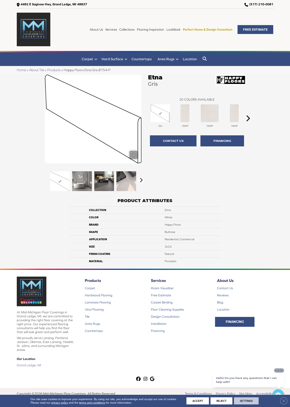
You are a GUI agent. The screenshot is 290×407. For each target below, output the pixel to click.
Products (54, 70)
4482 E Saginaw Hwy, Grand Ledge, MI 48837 (54, 4)
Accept (197, 400)
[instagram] (145, 379)
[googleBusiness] (152, 379)
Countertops (142, 59)
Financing (222, 141)
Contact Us (173, 141)
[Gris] (160, 113)
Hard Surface (112, 59)
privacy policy (59, 402)
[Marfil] (185, 113)
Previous (46, 179)
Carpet (87, 59)
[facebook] (138, 379)
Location (190, 59)
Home (21, 70)
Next (140, 179)
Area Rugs (165, 59)
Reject (221, 400)
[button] (255, 29)
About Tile (36, 70)
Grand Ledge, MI (29, 365)
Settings (246, 400)
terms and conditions (92, 402)
